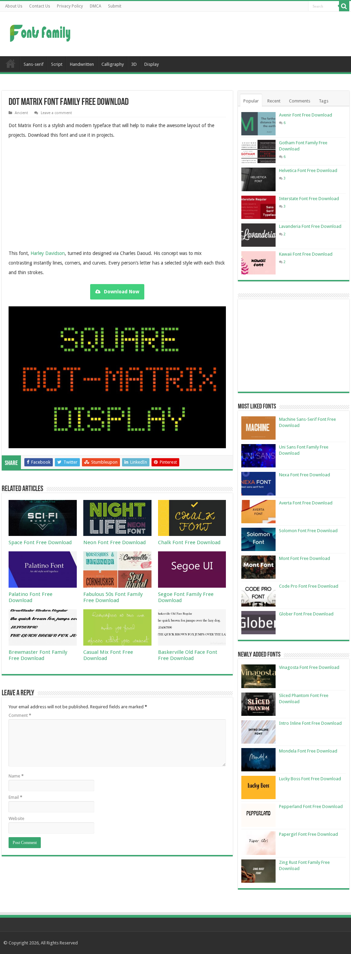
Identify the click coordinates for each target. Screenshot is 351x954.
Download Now (121, 291)
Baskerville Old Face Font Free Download (187, 655)
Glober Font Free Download (306, 613)
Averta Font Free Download (305, 502)
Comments (299, 100)
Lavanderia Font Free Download (310, 226)
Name (16, 776)
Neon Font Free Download (114, 542)
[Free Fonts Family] (41, 32)
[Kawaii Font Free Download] (258, 262)
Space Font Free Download (40, 542)
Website (16, 818)
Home (11, 63)
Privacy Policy (70, 6)
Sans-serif (34, 64)
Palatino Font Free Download (30, 597)
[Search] (344, 6)
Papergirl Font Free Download (308, 834)
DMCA (95, 6)
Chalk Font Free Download (189, 542)
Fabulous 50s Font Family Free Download (113, 597)
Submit (114, 6)
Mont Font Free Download (304, 558)
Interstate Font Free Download (309, 198)
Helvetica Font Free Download (308, 170)
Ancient (21, 113)
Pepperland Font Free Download (311, 806)
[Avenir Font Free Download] (258, 123)
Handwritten (82, 64)
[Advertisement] (219, 34)
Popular (251, 100)
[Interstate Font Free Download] (258, 207)
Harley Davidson (48, 253)
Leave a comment (56, 113)
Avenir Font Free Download (305, 115)
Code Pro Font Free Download (308, 586)
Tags (323, 100)
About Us (13, 6)
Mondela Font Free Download (308, 751)
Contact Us (39, 6)
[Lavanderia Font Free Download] (258, 235)
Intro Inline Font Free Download (310, 723)
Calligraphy (112, 64)
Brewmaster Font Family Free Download (38, 655)
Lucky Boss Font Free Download (310, 778)
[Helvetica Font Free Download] (258, 179)
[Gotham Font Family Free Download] (258, 151)
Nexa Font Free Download (304, 474)
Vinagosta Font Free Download (309, 667)
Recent (273, 100)
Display (151, 64)
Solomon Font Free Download (308, 530)
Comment (20, 715)
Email (15, 797)
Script (56, 64)
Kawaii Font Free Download (305, 254)
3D (134, 64)
